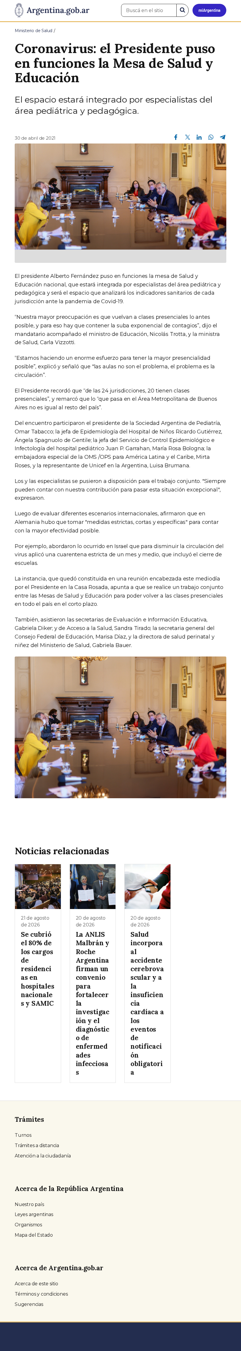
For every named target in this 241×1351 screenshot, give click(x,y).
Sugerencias (29, 1304)
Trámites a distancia (37, 1145)
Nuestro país (29, 1204)
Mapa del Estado (34, 1235)
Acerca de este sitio (36, 1283)
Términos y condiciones (41, 1294)
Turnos (23, 1135)
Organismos (28, 1225)
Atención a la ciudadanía (43, 1156)
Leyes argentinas (34, 1214)
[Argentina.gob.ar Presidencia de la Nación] (52, 10)
